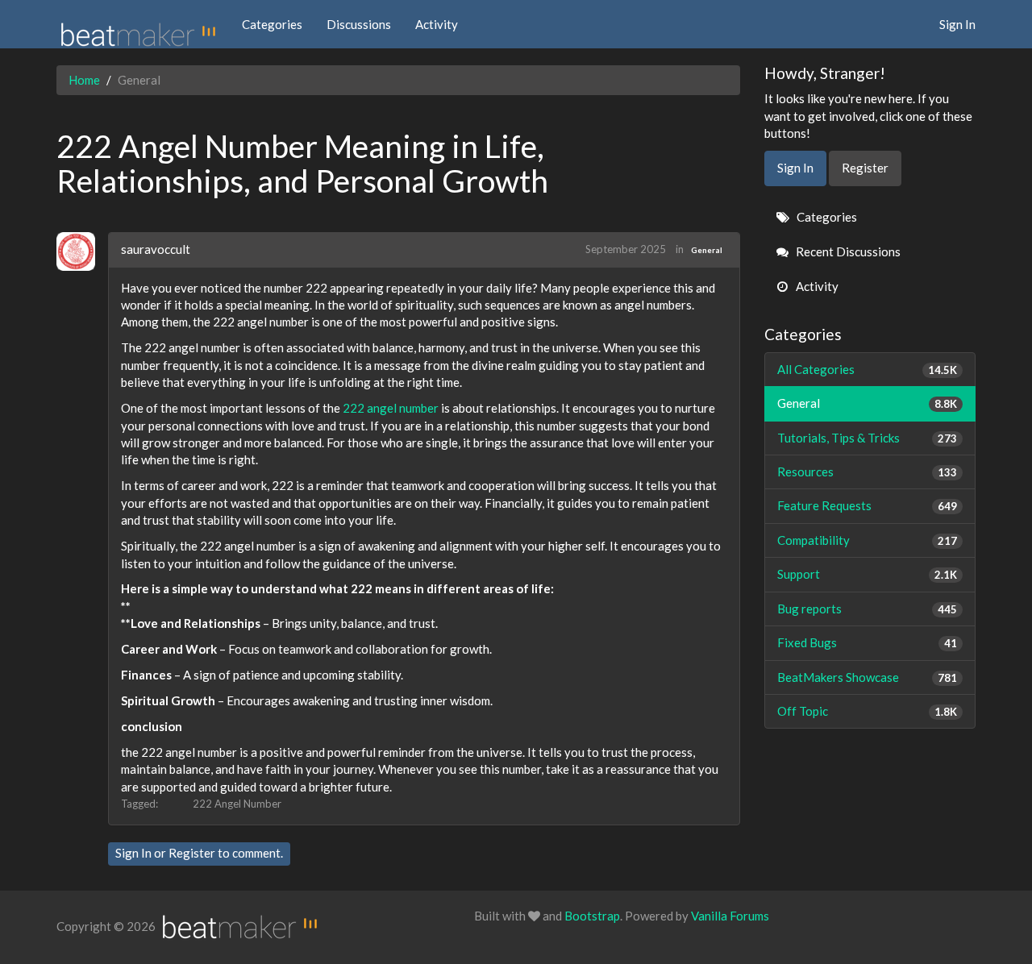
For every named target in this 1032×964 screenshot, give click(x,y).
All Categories (867, 369)
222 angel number (391, 408)
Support (867, 574)
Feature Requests (867, 505)
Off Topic (867, 711)
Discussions (359, 24)
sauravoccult (155, 249)
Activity (436, 24)
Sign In (957, 24)
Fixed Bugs (867, 642)
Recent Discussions (847, 251)
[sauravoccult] (81, 251)
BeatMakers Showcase (867, 677)
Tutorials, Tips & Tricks (867, 437)
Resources (867, 471)
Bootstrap (592, 915)
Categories (272, 24)
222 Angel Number (237, 803)
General (706, 250)
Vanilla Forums (730, 915)
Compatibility (867, 540)
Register (192, 853)
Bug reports (867, 608)
